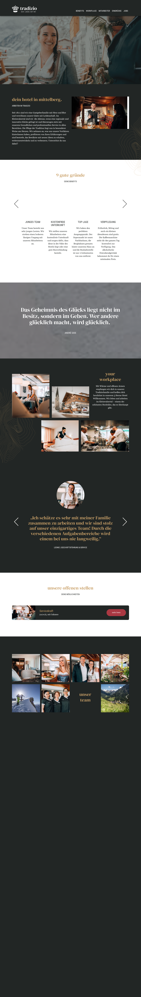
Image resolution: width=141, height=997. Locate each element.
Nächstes (124, 204)
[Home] (24, 8)
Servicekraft (46, 611)
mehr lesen (116, 612)
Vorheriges (16, 204)
